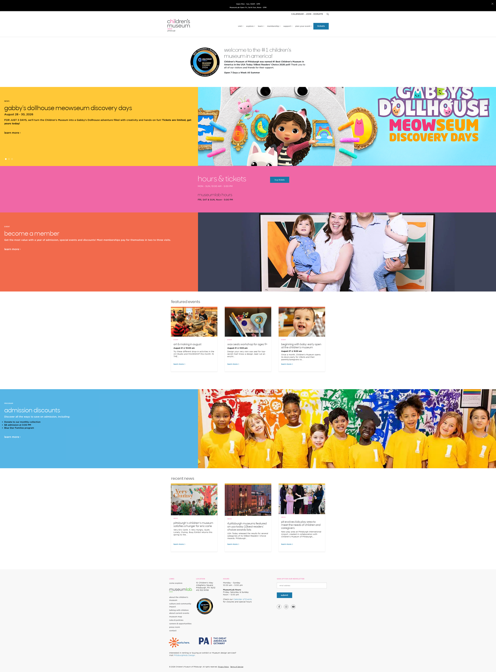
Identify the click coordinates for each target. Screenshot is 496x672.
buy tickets (280, 179)
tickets (321, 26)
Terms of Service (236, 667)
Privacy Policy (223, 667)
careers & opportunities (180, 624)
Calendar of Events (242, 599)
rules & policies (176, 620)
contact (172, 631)
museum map (175, 617)
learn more (11, 132)
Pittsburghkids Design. (184, 655)
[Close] (492, 4)
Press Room (174, 627)
